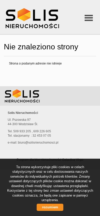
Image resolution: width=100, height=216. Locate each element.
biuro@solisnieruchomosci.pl (38, 142)
